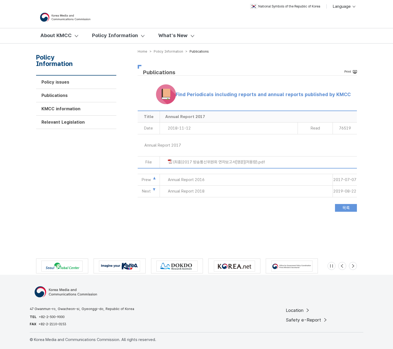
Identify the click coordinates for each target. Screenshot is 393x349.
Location (295, 310)
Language (342, 6)
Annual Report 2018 (186, 191)
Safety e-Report (304, 320)
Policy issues (55, 82)
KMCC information (60, 108)
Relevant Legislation (63, 122)
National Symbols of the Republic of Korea (289, 6)
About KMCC (56, 35)
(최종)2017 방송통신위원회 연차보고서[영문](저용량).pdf (219, 162)
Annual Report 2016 (186, 179)
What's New (173, 35)
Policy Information (115, 35)
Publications (54, 95)
